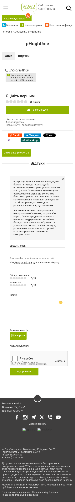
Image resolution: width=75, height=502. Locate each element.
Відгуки (23, 56)
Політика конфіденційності (16, 492)
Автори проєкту (37, 424)
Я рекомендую (39, 109)
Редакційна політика (26, 495)
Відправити (24, 371)
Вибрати (19, 335)
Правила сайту (40, 492)
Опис (8, 56)
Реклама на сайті (11, 403)
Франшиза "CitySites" (13, 407)
